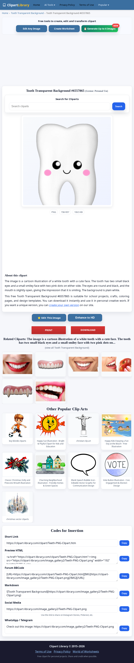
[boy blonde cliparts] (17, 425)
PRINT (48, 330)
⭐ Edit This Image (49, 317)
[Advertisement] (67, 60)
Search (118, 106)
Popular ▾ (103, 4)
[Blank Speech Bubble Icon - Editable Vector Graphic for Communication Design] (83, 465)
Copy (124, 543)
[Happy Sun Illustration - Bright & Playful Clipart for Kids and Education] (50, 425)
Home (36, 4)
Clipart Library (58, 646)
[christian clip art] (83, 425)
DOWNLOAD (88, 330)
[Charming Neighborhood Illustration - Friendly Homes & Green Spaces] (50, 465)
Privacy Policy (67, 4)
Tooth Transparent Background (27, 13)
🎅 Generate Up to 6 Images (101, 27)
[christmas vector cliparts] (17, 504)
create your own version (64, 305)
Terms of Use (86, 4)
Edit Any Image (31, 28)
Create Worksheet (64, 28)
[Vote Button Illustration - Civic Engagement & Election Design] (116, 465)
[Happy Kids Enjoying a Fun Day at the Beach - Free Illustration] (116, 425)
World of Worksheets (86, 651)
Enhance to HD (85, 317)
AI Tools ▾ (49, 4)
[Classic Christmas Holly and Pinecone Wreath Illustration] (17, 465)
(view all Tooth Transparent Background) (67, 347)
